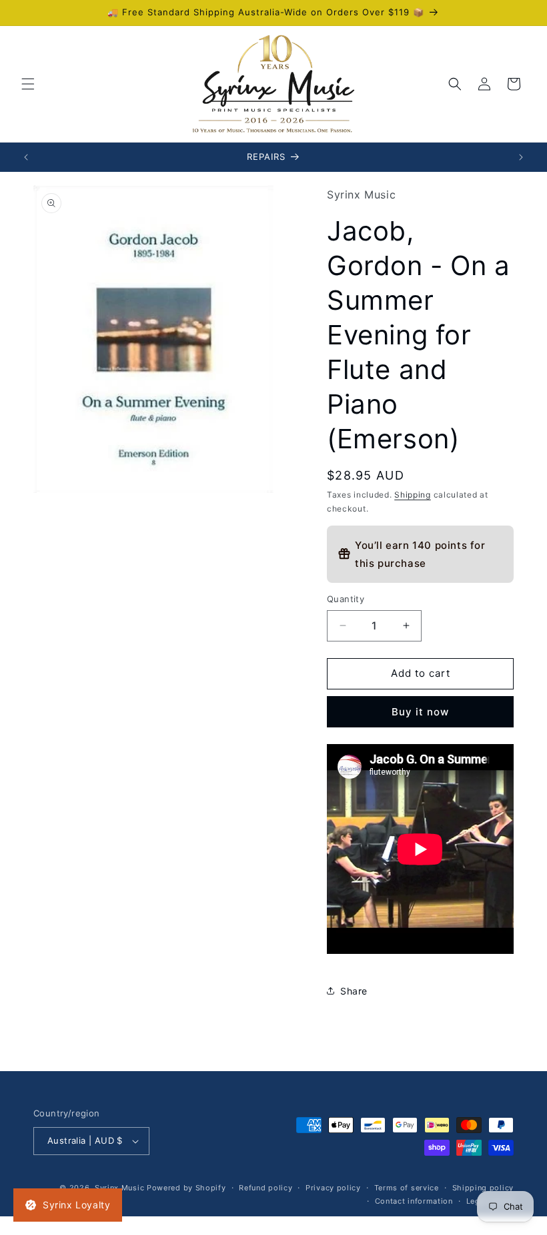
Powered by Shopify (186, 1187)
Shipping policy (483, 1187)
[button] (28, 84)
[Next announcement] (521, 157)
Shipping (412, 495)
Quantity (345, 599)
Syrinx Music (119, 1187)
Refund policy (265, 1187)
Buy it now (420, 711)
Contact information (414, 1201)
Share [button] (354, 991)
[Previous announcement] (26, 157)
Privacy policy (333, 1187)
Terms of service (406, 1187)
